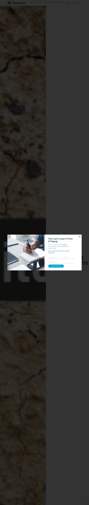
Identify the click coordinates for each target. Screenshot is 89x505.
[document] (44, 252)
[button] (79, 236)
